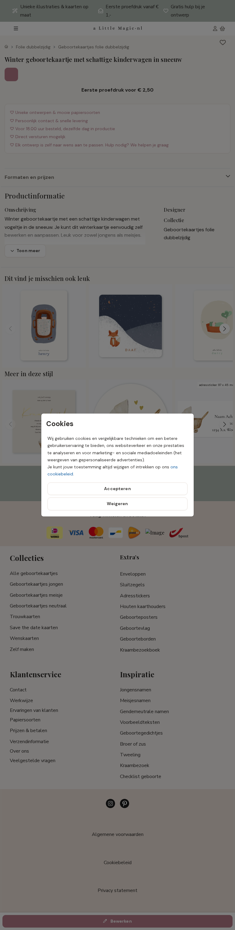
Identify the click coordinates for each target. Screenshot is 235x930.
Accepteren (117, 488)
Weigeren (117, 503)
